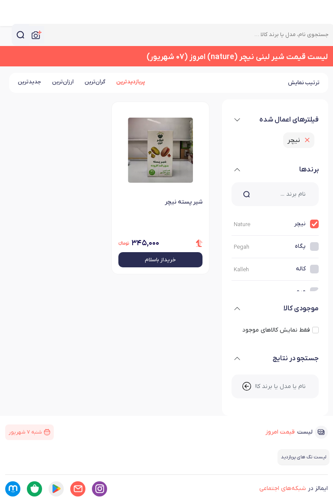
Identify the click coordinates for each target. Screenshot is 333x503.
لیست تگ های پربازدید (303, 457)
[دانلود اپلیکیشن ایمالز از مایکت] (12, 488)
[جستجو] (20, 35)
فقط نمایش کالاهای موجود (276, 330)
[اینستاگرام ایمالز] (99, 488)
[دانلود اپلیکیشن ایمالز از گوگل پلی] (56, 488)
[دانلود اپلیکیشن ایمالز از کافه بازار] (34, 488)
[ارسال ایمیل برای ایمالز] (77, 488)
